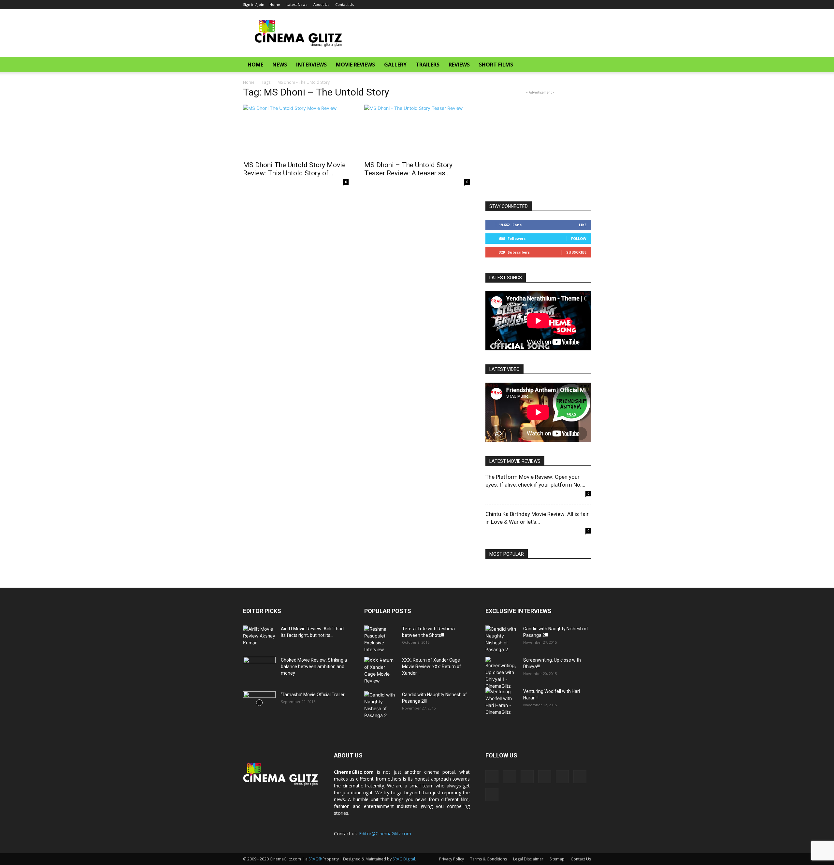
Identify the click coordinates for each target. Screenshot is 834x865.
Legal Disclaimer (528, 859)
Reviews (459, 64)
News (279, 64)
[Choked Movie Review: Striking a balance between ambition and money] (259, 668)
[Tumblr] (554, 4)
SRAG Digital (404, 859)
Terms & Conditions (488, 859)
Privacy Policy (451, 859)
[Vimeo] (575, 4)
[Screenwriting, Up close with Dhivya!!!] (501, 673)
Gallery (395, 64)
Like (582, 224)
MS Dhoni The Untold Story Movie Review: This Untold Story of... (294, 169)
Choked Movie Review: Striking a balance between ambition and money (314, 666)
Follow (578, 238)
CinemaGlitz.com (354, 772)
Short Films (496, 64)
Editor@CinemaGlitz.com (385, 833)
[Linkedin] (532, 4)
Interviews (311, 64)
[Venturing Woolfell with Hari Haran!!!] (501, 701)
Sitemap (557, 859)
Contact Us (344, 4)
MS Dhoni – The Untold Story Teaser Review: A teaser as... (408, 169)
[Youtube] (586, 4)
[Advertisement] (472, 33)
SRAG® (315, 859)
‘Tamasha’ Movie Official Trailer (313, 694)
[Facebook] (521, 4)
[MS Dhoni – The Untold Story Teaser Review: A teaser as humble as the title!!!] (417, 131)
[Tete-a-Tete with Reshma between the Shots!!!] (380, 639)
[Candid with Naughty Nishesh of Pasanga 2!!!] (380, 705)
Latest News (296, 4)
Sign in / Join (253, 4)
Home (274, 4)
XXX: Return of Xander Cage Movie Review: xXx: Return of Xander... (431, 666)
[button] (583, 65)
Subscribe (576, 252)
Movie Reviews (355, 64)
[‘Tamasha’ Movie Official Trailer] (259, 702)
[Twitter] (564, 4)
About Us (321, 4)
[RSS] (543, 4)
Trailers (427, 64)
